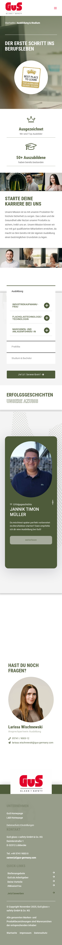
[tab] (31, 305)
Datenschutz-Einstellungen (20, 825)
